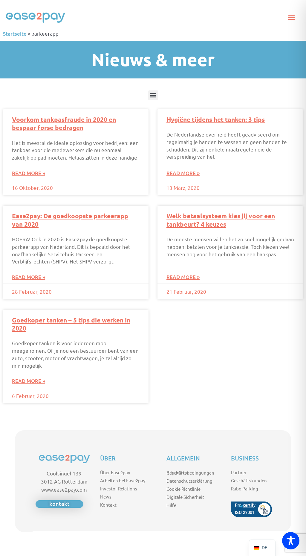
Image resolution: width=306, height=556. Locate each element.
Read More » (28, 173)
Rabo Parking (244, 488)
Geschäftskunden (249, 480)
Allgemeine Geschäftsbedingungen (190, 472)
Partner (239, 472)
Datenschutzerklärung (189, 481)
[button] (291, 17)
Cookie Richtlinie (183, 489)
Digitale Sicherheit (185, 497)
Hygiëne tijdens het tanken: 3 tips (215, 119)
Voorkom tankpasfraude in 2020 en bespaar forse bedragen (64, 123)
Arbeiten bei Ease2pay (122, 480)
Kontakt (108, 504)
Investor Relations (118, 488)
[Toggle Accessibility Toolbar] (290, 540)
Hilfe (171, 505)
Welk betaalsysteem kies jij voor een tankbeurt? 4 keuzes (220, 220)
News (105, 496)
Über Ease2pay (115, 472)
